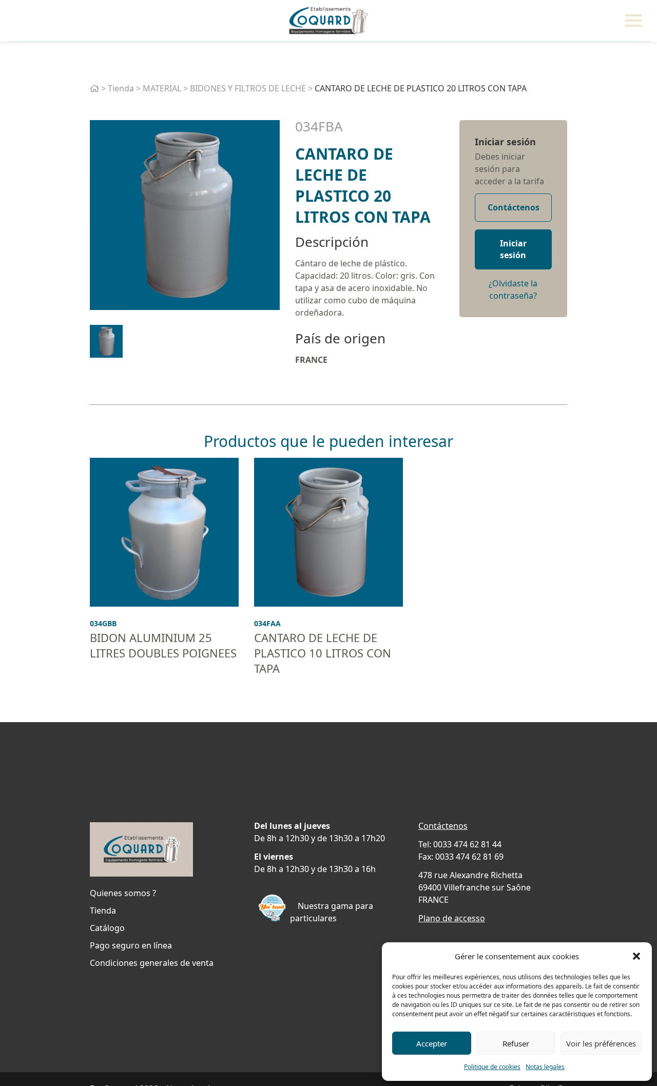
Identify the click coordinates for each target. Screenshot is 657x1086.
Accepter (431, 1043)
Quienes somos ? (123, 893)
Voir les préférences (601, 1043)
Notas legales (545, 1066)
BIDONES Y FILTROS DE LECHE (248, 88)
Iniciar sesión (505, 141)
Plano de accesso (451, 918)
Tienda (121, 88)
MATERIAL (162, 88)
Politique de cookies (492, 1066)
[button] (636, 956)
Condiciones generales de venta (152, 962)
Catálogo (107, 928)
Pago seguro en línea (131, 945)
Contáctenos (513, 207)
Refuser (516, 1043)
